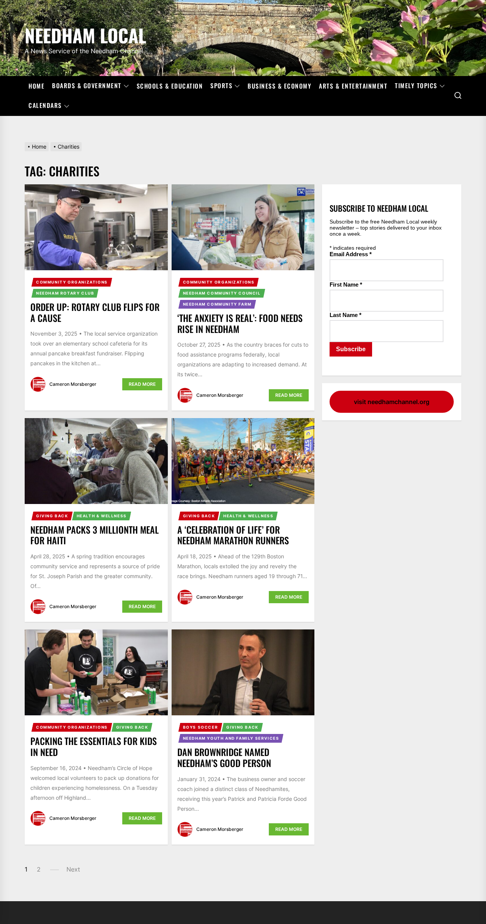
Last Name (345, 315)
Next (73, 869)
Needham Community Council (222, 293)
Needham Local (85, 34)
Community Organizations (72, 282)
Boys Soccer (200, 727)
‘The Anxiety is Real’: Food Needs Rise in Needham (240, 323)
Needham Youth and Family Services (231, 738)
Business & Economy (279, 86)
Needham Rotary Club (65, 293)
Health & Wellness (102, 516)
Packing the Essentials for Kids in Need (93, 746)
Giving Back (52, 516)
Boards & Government (87, 86)
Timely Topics (416, 86)
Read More (142, 384)
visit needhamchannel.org (391, 402)
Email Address (351, 254)
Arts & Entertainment (353, 86)
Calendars (45, 105)
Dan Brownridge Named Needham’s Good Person (224, 757)
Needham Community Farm (217, 304)
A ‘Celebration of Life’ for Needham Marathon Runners (233, 535)
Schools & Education (170, 86)
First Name (346, 284)
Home (36, 86)
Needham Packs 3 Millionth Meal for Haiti (94, 535)
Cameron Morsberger (72, 384)
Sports (221, 86)
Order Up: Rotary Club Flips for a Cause (94, 312)
